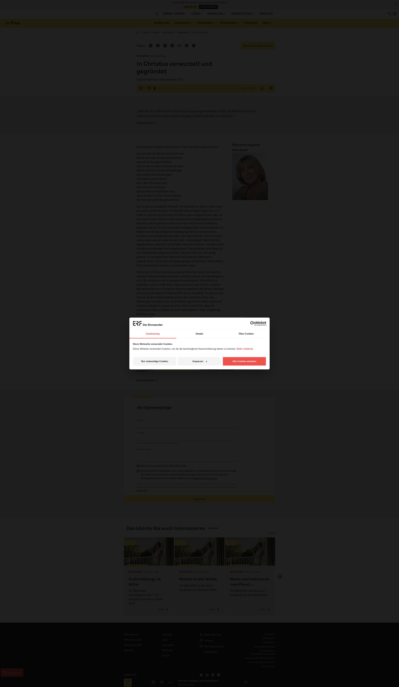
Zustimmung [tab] (153, 333)
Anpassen (197, 361)
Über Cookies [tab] (246, 333)
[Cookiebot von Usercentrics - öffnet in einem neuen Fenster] (252, 323)
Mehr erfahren (245, 348)
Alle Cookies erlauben (244, 361)
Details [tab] (199, 333)
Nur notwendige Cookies (154, 361)
